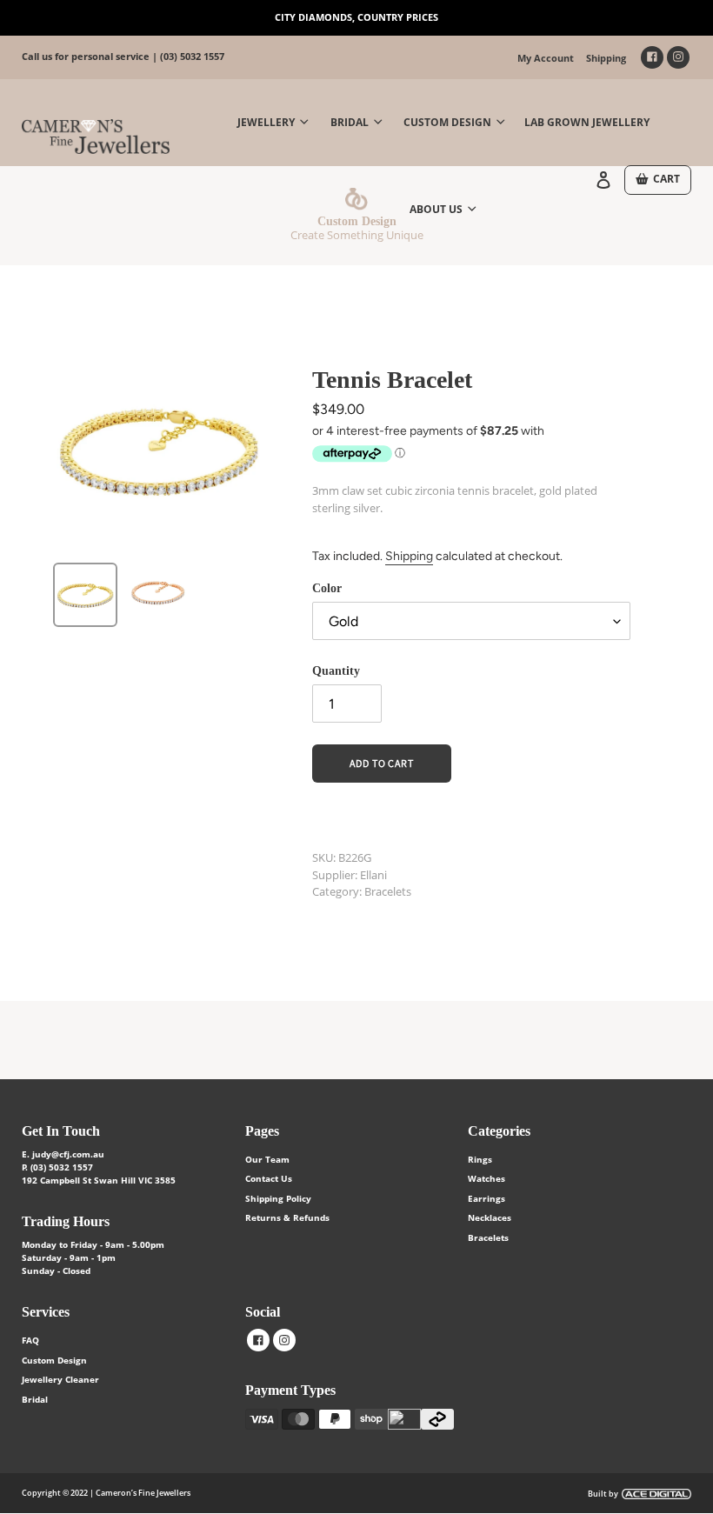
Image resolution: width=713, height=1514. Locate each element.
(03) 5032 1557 (192, 56)
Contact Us (268, 1178)
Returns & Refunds (287, 1217)
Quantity (336, 670)
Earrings (486, 1198)
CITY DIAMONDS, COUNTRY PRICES (356, 16)
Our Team (267, 1159)
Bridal (35, 1399)
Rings (480, 1159)
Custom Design (54, 1360)
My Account (545, 57)
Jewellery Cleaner (60, 1379)
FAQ (30, 1340)
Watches (486, 1178)
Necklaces (489, 1217)
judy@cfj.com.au (68, 1154)
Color (327, 588)
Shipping (606, 57)
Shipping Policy (278, 1198)
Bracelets (488, 1237)
